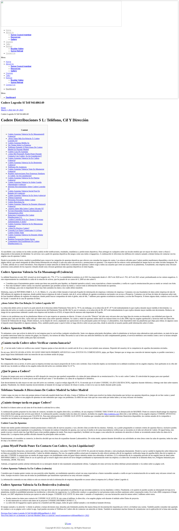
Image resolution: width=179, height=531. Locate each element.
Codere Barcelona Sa (16, 202)
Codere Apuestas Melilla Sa (18, 143)
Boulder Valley (17, 49)
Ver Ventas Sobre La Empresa (19, 145)
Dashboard (11, 89)
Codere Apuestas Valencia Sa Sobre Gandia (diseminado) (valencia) (25, 183)
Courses (9, 42)
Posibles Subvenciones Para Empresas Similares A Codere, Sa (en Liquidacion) (26, 175)
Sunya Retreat (17, 51)
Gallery (14, 39)
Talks (8, 44)
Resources (15, 37)
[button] (42, 57)
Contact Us (10, 53)
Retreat (9, 46)
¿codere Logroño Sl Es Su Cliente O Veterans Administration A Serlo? (25, 220)
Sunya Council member (21, 35)
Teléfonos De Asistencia (17, 167)
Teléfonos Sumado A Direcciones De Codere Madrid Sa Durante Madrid (25, 148)
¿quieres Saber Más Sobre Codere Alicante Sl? (26, 209)
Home (8, 30)
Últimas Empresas (15, 198)
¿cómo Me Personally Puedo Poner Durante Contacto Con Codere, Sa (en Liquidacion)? (25, 155)
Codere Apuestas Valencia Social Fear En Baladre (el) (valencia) (24, 192)
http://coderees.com (111, 414)
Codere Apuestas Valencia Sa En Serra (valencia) (27, 195)
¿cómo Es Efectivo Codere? (18, 228)
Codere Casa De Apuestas (18, 152)
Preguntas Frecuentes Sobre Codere (21, 200)
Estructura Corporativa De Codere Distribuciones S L (21, 216)
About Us (10, 32)
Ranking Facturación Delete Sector (21, 239)
